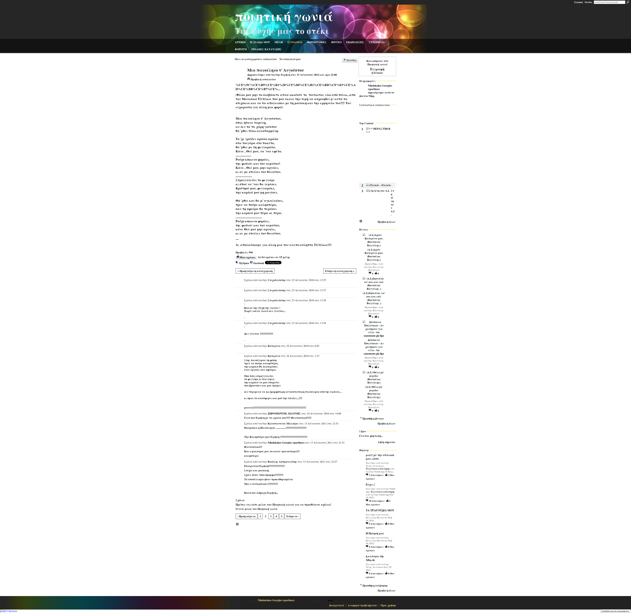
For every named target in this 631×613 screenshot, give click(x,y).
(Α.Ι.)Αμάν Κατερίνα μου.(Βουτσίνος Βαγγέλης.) (374, 255)
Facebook (258, 263)
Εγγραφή (578, 2)
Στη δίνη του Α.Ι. (392, 203)
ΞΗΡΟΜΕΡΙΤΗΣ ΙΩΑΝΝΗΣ (284, 413)
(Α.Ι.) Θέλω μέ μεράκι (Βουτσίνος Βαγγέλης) (373, 392)
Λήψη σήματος (386, 442)
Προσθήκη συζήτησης (375, 585)
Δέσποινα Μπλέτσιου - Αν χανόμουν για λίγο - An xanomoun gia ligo (374, 346)
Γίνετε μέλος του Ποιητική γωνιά (256, 509)
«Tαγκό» (386, 185)
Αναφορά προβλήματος (362, 605)
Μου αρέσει (248, 257)
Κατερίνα (274, 346)
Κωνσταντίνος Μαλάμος (283, 423)
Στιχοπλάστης (277, 280)
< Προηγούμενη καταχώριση (255, 271)
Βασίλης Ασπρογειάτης (282, 461)
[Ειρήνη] (240, 76)
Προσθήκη (351, 60)
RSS (237, 524)
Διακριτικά (336, 605)
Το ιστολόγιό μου (290, 59)
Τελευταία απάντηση (377, 468)
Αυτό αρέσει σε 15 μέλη (274, 257)
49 (377, 501)
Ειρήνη (285, 75)
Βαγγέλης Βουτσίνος (376, 268)
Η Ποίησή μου (375, 533)
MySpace (244, 263)
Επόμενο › (292, 516)
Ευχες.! (370, 484)
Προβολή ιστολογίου (263, 79)
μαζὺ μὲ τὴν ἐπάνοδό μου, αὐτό (380, 457)
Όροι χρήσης (388, 605)
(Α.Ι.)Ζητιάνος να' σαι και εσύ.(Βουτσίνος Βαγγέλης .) (374, 298)
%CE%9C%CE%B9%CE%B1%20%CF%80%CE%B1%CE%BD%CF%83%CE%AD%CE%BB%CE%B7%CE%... (296, 87)
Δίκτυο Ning (366, 96)
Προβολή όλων (386, 222)
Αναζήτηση (628, 2)
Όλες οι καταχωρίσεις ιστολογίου (256, 59)
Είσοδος (588, 2)
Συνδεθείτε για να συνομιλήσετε (615, 611)
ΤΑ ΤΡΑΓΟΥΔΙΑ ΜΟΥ (380, 510)
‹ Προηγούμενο (246, 516)
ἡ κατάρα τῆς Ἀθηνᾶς (375, 558)
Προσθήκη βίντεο (373, 418)
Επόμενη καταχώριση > (339, 271)
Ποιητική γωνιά (284, 15)
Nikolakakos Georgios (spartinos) (286, 442)
